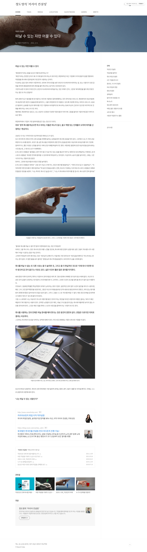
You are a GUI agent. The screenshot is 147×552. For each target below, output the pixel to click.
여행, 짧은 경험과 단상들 (114, 108)
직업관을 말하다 (112, 73)
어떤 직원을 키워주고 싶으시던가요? (29, 456)
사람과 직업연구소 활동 (114, 115)
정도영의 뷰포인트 (112, 105)
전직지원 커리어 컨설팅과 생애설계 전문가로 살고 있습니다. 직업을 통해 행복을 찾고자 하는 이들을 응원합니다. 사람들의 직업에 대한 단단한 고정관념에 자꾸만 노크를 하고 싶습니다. (52, 512)
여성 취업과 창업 (112, 87)
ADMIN (84, 12)
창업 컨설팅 (110, 91)
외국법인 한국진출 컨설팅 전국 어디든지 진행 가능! (38, 431)
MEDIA (40, 12)
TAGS (29, 12)
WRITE (95, 12)
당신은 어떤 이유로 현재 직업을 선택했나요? (31, 464)
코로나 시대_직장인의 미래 (26, 459)
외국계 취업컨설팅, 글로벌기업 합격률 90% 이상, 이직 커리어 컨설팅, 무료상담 (46, 418)
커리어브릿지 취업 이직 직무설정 (31, 415)
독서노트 (109, 101)
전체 (108, 66)
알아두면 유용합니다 (113, 98)
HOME (17, 12)
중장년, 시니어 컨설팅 (114, 83)
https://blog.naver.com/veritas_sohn (31, 428)
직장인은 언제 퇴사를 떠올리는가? (28, 454)
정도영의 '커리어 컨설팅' (31, 4)
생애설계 (109, 94)
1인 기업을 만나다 (112, 80)
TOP (130, 545)
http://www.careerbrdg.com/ (28, 412)
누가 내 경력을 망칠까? (25, 462)
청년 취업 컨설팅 (112, 76)
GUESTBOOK (69, 12)
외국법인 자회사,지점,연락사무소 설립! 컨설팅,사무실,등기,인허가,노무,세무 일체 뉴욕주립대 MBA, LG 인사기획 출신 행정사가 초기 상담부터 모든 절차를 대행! (49, 435)
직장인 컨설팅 (22, 450)
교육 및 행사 (111, 112)
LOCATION (53, 12)
